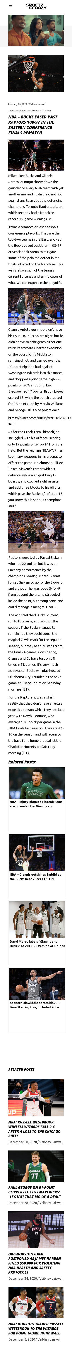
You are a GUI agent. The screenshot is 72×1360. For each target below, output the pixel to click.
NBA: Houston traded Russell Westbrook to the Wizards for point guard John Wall (36, 1328)
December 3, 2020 (21, 1339)
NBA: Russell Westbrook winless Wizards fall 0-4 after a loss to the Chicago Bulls (34, 1129)
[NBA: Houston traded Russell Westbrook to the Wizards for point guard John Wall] (36, 1302)
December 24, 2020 (22, 1278)
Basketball (15, 110)
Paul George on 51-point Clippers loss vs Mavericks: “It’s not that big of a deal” (34, 1192)
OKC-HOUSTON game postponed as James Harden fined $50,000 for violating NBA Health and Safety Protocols (34, 1263)
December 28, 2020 (22, 1203)
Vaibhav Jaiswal (37, 104)
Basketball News (30, 110)
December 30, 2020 (22, 1142)
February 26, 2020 (17, 104)
